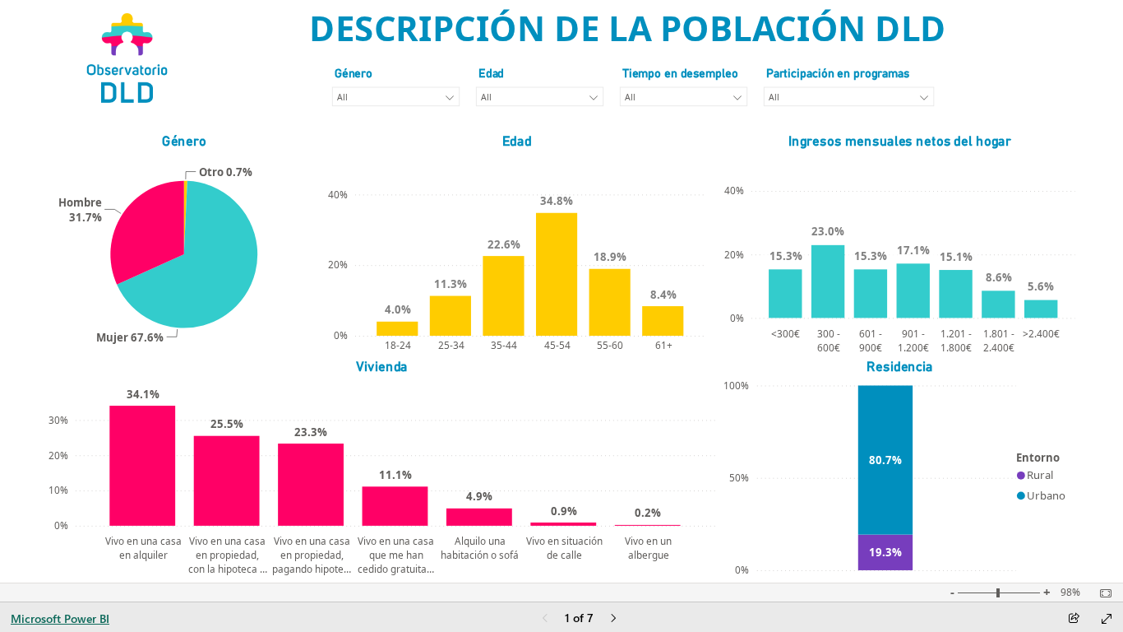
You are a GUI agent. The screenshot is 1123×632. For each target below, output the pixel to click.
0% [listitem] (340, 335)
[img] (127, 58)
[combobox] (395, 97)
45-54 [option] (556, 344)
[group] (627, 29)
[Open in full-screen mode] (1106, 619)
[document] (627, 29)
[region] (561, 291)
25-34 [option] (450, 344)
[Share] (1073, 619)
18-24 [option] (398, 344)
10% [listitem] (57, 489)
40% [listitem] (337, 194)
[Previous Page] (545, 619)
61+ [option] (663, 344)
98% (1070, 592)
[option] (185, 217)
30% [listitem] (57, 419)
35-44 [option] (504, 344)
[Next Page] (613, 619)
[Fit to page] (1101, 593)
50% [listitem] (739, 477)
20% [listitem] (337, 264)
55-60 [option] (610, 344)
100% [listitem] (736, 385)
